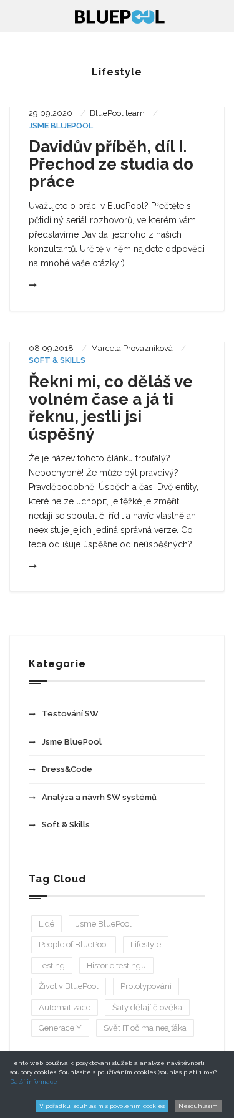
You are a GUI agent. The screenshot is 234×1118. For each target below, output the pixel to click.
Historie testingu (116, 965)
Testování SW (70, 713)
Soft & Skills (57, 360)
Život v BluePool (69, 986)
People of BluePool (74, 944)
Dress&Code (67, 769)
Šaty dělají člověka (147, 1007)
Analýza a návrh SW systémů (99, 797)
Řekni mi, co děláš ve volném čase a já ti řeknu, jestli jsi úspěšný (111, 407)
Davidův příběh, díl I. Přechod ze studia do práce (111, 164)
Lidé (46, 923)
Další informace (33, 1081)
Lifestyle (145, 944)
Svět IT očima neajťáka (145, 1028)
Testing (52, 965)
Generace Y (60, 1028)
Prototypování (146, 986)
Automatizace (64, 1007)
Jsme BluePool (61, 125)
